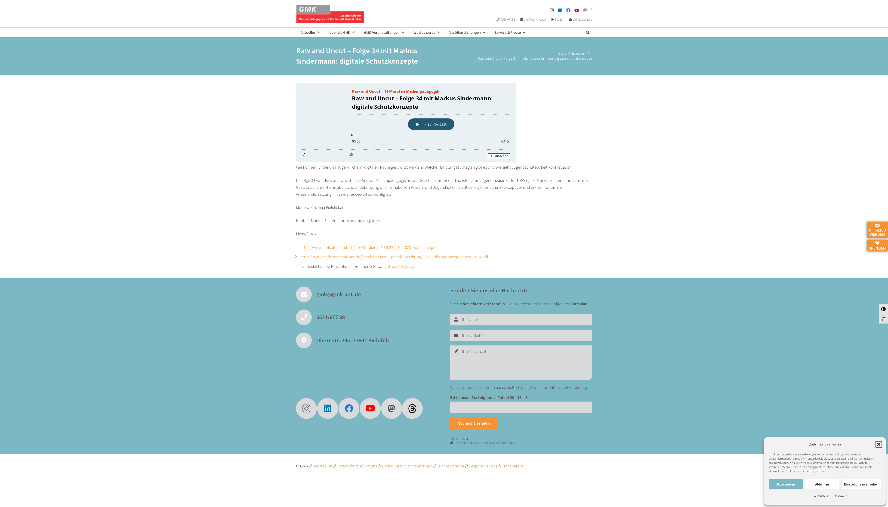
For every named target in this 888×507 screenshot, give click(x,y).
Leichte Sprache (451, 466)
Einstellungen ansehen (861, 484)
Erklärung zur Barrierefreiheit (407, 466)
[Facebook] (568, 10)
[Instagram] (552, 10)
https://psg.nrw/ (401, 266)
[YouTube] (577, 10)
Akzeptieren (785, 484)
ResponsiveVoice (483, 466)
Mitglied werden (877, 232)
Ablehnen (822, 484)
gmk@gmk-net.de (338, 294)
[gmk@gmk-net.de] (306, 294)
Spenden (877, 248)
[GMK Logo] (330, 14)
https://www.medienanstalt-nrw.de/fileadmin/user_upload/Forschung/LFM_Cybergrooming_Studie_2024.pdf (394, 257)
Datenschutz (821, 495)
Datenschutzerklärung (567, 387)
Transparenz (513, 466)
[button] (878, 444)
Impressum (840, 495)
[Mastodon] (585, 10)
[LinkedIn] (560, 10)
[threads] (591, 9)
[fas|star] (412, 408)
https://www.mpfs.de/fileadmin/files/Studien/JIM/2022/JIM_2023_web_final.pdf (368, 247)
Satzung (369, 466)
